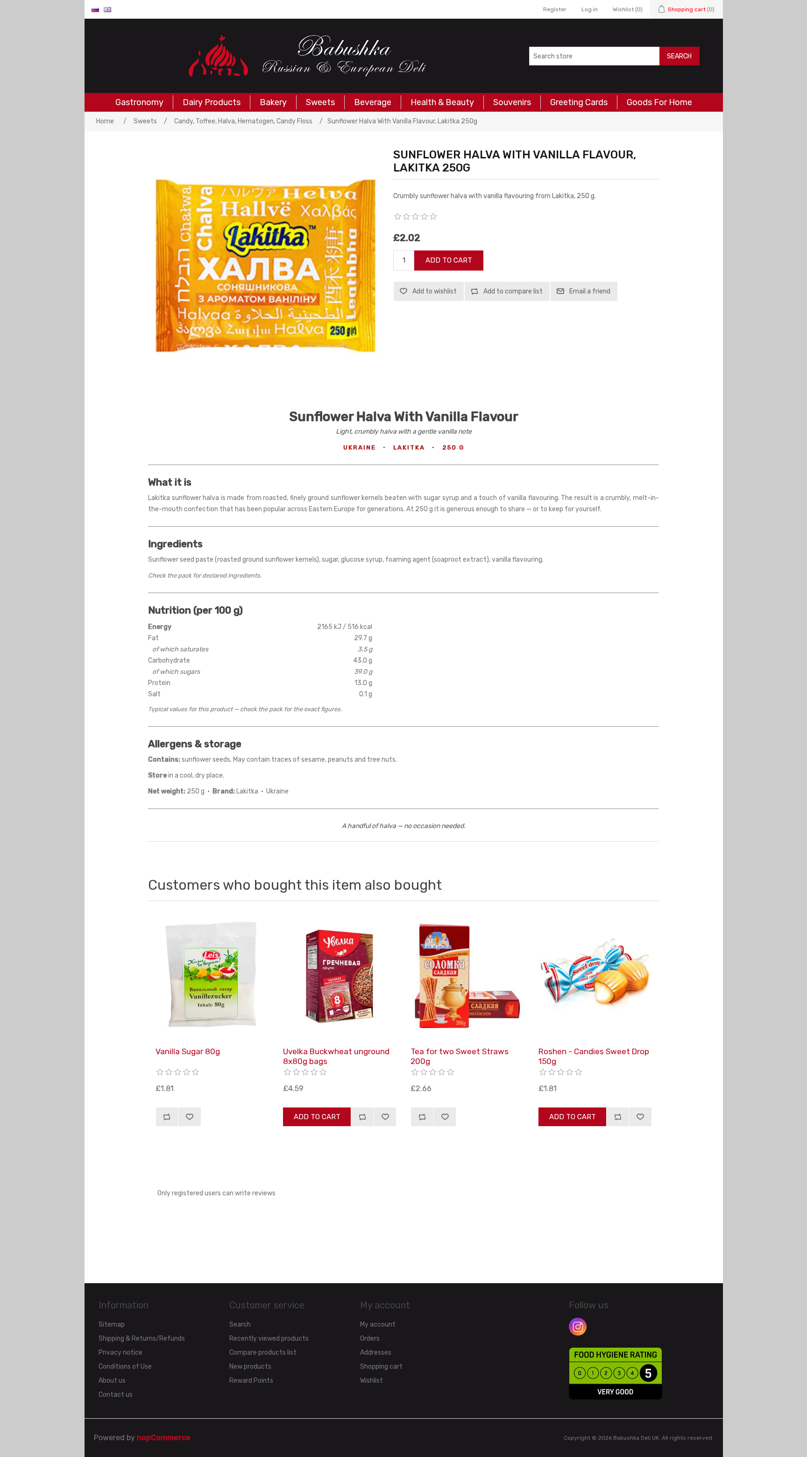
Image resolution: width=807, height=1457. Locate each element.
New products (250, 1367)
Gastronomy (139, 102)
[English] (107, 9)
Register (554, 9)
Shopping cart (381, 1367)
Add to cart (448, 260)
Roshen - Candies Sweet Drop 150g (593, 1056)
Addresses (375, 1353)
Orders (370, 1339)
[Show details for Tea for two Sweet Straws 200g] (467, 976)
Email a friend (589, 291)
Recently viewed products (269, 1339)
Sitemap (112, 1324)
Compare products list (263, 1353)
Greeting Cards (579, 102)
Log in (589, 9)
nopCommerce (164, 1437)
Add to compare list (513, 291)
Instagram (578, 1327)
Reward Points (251, 1381)
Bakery (273, 102)
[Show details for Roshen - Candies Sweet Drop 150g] (595, 976)
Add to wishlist (434, 291)
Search (679, 56)
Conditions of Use (125, 1367)
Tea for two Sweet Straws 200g (460, 1056)
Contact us (116, 1395)
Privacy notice (120, 1353)
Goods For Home (659, 102)
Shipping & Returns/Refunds (142, 1339)
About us (112, 1381)
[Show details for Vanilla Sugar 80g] (212, 976)
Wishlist (371, 1381)
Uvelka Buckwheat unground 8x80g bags (336, 1056)
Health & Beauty (442, 102)
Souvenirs (512, 102)
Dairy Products (212, 102)
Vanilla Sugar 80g (188, 1051)
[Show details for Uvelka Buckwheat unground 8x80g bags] (339, 976)
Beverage (372, 102)
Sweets (320, 102)
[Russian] (95, 9)
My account (378, 1324)
